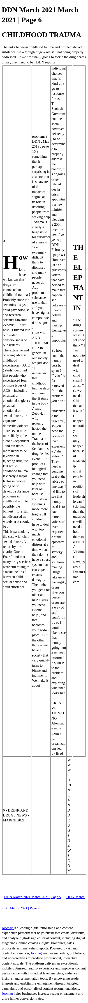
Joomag (8, 928)
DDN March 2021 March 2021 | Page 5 (32, 897)
